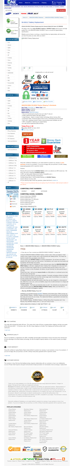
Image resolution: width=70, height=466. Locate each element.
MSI (9, 78)
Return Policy (21, 461)
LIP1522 (6, 8)
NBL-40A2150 (24, 6)
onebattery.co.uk (39, 464)
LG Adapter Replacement (45, 418)
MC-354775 (62, 231)
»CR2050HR (15, 236)
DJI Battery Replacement (30, 437)
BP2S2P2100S (31, 6)
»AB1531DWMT (10, 241)
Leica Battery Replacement (46, 430)
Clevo (9, 60)
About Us (27, 2)
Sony (9, 70)
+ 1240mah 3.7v (12, 173)
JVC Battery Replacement (45, 439)
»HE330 (12, 225)
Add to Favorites (49, 101)
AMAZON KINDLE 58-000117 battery (54, 17)
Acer (9, 42)
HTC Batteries (11, 138)
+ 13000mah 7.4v (12, 178)
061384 (47, 6)
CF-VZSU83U (56, 6)
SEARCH (62, 10)
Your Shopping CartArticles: (58, 3)
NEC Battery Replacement (15, 426)
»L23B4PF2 (14, 221)
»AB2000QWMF (10, 247)
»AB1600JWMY (10, 240)
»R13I (7, 235)
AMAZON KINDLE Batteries (36, 17)
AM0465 (62, 213)
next (67, 312)
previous (7, 312)
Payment (38, 461)
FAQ (34, 461)
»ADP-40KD (15, 222)
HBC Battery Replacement (30, 418)
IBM (9, 88)
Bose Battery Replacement (30, 415)
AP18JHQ (36, 6)
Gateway (10, 62)
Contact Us (36, 2)
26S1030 (26, 231)
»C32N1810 (9, 222)
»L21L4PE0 (9, 236)
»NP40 (7, 225)
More (9, 90)
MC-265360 (38, 213)
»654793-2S (9, 232)
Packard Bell (11, 83)
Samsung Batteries (12, 141)
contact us (55, 180)
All (8, 182)
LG (8, 75)
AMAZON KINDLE (34, 112)
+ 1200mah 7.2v (12, 168)
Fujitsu (9, 65)
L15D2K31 (62, 6)
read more (7, 330)
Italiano (13, 201)
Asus (9, 50)
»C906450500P (13, 230)
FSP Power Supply (44, 433)
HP (8, 55)
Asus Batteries (11, 133)
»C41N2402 (9, 224)
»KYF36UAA (9, 219)
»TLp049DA (9, 227)
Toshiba (9, 67)
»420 (15, 240)
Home (20, 2)
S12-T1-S (50, 213)
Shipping (44, 2)
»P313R (13, 238)
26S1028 (38, 231)
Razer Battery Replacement (31, 423)
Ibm (8, 113)
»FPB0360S (9, 251)
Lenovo (9, 85)
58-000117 (24, 191)
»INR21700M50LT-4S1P (12, 233)
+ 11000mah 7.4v (12, 163)
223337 (33, 191)
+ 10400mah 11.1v (12, 158)
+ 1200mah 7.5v (12, 170)
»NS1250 (10, 257)
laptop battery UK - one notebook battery (11, 3)
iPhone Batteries (12, 131)
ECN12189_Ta (31, 107)
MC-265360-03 (26, 213)
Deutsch (14, 196)
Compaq (10, 57)
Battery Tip (50, 461)
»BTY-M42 (14, 227)
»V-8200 (16, 243)
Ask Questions (38, 101)
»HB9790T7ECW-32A (11, 252)
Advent (9, 45)
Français (14, 198)
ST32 (50, 231)
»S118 (16, 216)
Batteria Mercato (57, 461)
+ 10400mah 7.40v (12, 160)
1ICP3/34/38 (44, 191)
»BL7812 (8, 238)
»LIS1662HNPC (10, 228)
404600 (9, 8)
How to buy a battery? (28, 129)
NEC (9, 80)
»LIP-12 (14, 224)
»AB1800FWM (9, 246)
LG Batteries (11, 136)
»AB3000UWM (9, 249)
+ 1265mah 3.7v (12, 175)
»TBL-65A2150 (9, 254)
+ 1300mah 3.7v (12, 180)
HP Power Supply (28, 433)
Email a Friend (27, 101)
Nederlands (14, 204)
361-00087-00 (42, 6)
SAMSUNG (10, 73)
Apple (9, 47)
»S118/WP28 (9, 217)
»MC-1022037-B (10, 216)
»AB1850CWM (9, 243)
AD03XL (51, 6)
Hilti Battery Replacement (45, 431)
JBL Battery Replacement (45, 437)
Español (14, 206)
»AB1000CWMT (10, 244)
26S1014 (13, 6)
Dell (8, 52)
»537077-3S (12, 235)
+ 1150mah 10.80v (12, 165)
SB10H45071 (18, 6)
